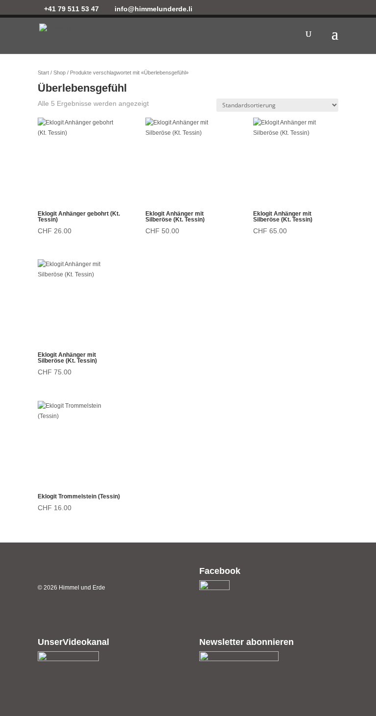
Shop (59, 72)
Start (43, 72)
